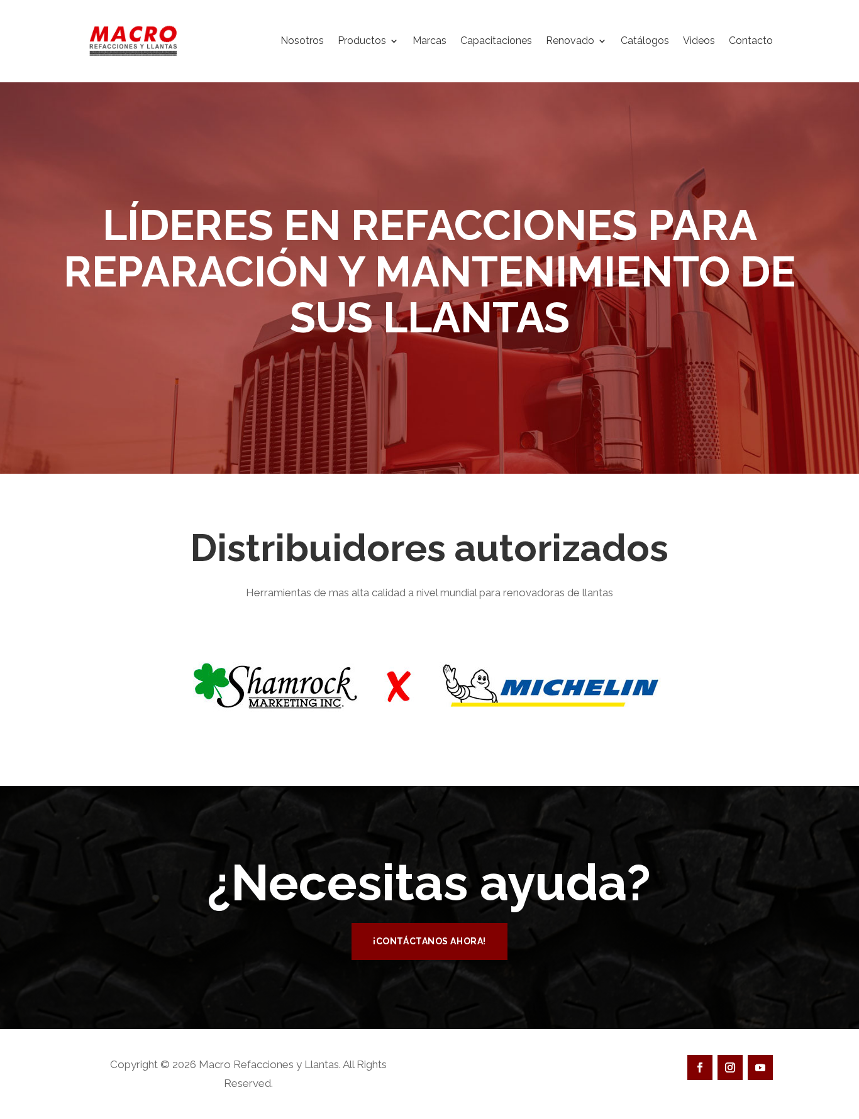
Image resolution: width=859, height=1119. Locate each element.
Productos (362, 40)
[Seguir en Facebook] (699, 1067)
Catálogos (645, 40)
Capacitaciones (496, 40)
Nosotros (302, 40)
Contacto (751, 40)
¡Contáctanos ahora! (429, 941)
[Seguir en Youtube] (760, 1067)
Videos (699, 40)
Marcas (429, 40)
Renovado (570, 40)
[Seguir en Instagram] (730, 1067)
